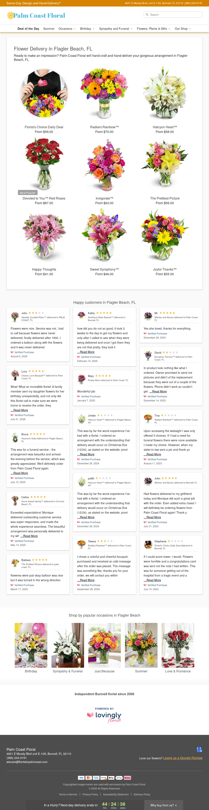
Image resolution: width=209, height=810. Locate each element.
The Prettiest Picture (31, 564)
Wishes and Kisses (164, 317)
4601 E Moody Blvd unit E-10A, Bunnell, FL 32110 (39, 754)
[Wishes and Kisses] (148, 316)
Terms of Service (68, 794)
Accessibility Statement (116, 794)
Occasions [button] (66, 28)
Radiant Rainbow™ (97, 545)
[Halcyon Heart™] (81, 419)
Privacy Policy (90, 794)
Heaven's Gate (28, 438)
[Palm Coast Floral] (36, 16)
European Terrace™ (165, 356)
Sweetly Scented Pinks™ (33, 317)
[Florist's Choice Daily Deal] (148, 545)
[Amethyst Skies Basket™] (81, 315)
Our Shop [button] (181, 28)
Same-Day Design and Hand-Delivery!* (34, 3)
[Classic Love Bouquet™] (15, 375)
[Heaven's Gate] (15, 438)
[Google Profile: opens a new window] (199, 749)
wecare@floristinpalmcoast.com (27, 762)
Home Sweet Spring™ (32, 501)
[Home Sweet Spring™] (15, 500)
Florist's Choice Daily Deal (167, 545)
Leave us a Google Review (182, 758)
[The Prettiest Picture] (15, 563)
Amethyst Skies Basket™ (100, 317)
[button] (198, 793)
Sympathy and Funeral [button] (114, 28)
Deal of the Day (28, 28)
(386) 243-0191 (17, 758)
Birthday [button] (86, 28)
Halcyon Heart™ (96, 419)
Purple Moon (94, 380)
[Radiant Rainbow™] (81, 545)
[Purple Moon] (81, 379)
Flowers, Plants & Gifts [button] (152, 28)
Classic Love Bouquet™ (33, 375)
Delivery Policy (142, 794)
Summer (48, 28)
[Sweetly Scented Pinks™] (15, 317)
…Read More (19, 410)
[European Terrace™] (148, 356)
